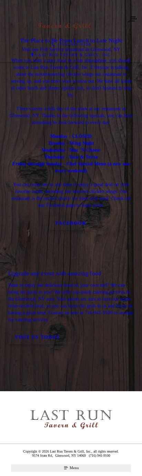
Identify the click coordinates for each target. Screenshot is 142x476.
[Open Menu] (133, 19)
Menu (74, 468)
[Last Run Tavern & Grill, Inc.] (64, 19)
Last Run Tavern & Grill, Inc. (74, 55)
